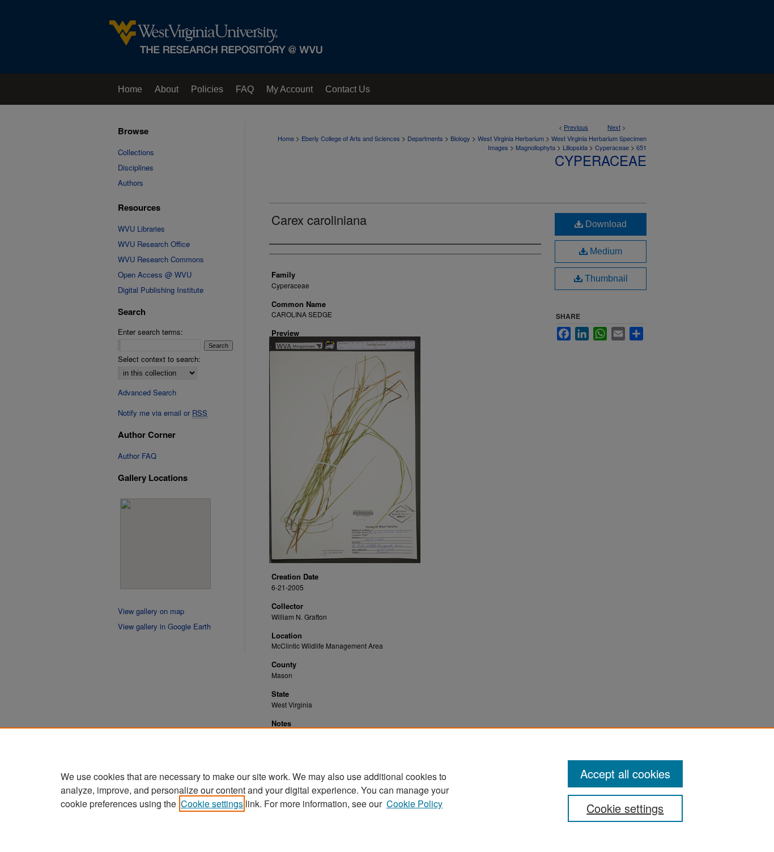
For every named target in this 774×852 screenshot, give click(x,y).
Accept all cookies (625, 773)
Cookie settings (212, 803)
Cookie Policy (414, 803)
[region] (387, 789)
